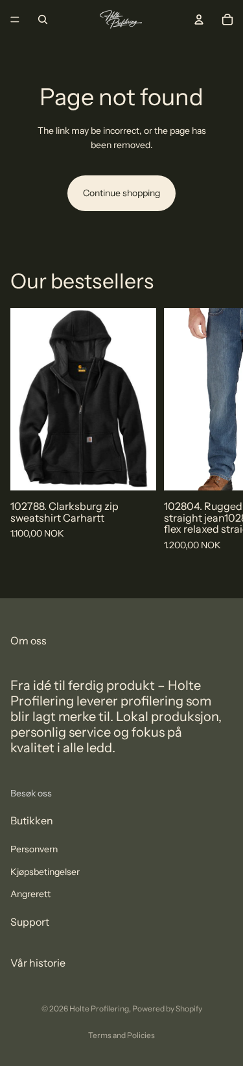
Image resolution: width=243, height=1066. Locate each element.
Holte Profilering (99, 1008)
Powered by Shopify (167, 1008)
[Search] (43, 19)
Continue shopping (121, 193)
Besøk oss (31, 792)
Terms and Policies (121, 1035)
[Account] (199, 19)
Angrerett (30, 893)
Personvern (34, 849)
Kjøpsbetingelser (45, 871)
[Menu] (15, 19)
